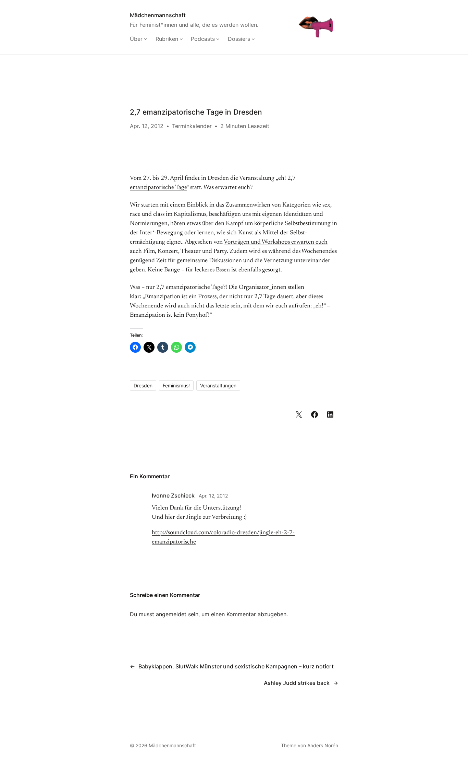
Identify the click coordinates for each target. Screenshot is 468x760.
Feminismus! (176, 385)
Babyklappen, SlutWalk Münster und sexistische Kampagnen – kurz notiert (236, 666)
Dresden (143, 385)
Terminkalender (192, 125)
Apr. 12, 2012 (213, 496)
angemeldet (171, 614)
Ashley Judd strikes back (297, 682)
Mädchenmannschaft (158, 15)
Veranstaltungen (218, 385)
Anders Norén (322, 745)
